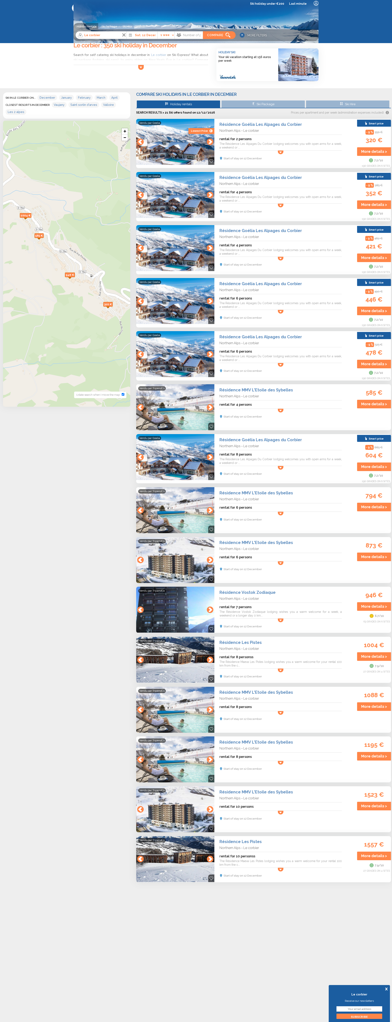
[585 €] (43, 239)
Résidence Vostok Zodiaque (247, 592)
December (47, 97)
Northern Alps (230, 130)
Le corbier (251, 130)
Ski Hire (127, 26)
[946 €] (75, 279)
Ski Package (109, 26)
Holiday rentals (86, 26)
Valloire (108, 105)
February (84, 97)
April (114, 97)
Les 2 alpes (16, 112)
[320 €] (112, 308)
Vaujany (59, 105)
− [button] (125, 137)
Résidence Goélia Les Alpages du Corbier (260, 124)
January (66, 97)
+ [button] (125, 131)
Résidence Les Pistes (240, 642)
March (101, 97)
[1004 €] (31, 219)
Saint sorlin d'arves (83, 105)
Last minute (298, 3)
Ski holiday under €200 (267, 3)
